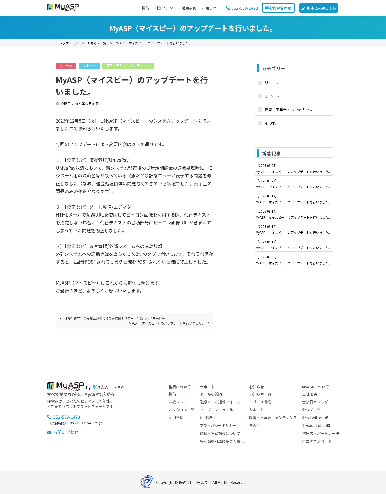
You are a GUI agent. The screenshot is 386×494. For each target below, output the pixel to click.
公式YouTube (313, 425)
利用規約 (207, 417)
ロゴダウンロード (317, 441)
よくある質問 (211, 394)
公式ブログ (311, 409)
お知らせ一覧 (96, 43)
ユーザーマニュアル (216, 409)
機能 (145, 8)
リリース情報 (260, 401)
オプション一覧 (182, 409)
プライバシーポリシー (218, 425)
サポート (89, 65)
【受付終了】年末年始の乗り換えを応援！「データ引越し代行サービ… (114, 318)
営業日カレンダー (317, 401)
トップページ (68, 43)
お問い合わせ (66, 432)
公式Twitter (312, 417)
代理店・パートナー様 (320, 433)
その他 (270, 123)
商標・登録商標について (220, 433)
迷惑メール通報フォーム (220, 401)
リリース (66, 65)
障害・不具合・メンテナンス (128, 65)
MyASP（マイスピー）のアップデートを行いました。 (167, 323)
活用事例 (189, 8)
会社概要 (309, 394)
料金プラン (163, 8)
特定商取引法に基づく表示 (222, 441)
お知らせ (209, 8)
